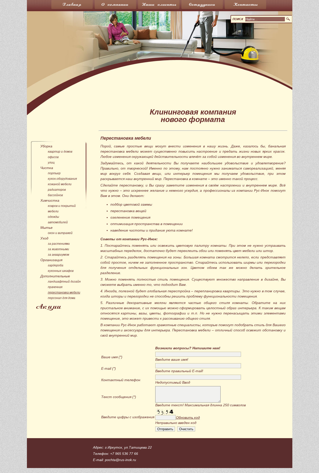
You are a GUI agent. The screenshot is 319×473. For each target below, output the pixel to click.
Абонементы (111, 90)
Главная (77, 5)
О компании (120, 5)
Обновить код (188, 417)
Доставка (181, 71)
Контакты (250, 5)
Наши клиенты (163, 5)
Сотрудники (207, 5)
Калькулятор (252, 81)
